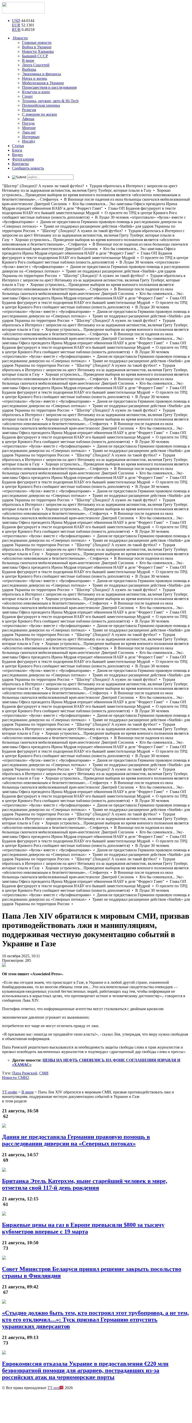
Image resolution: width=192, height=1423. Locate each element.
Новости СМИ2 (15, 1077)
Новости (20, 38)
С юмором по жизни (39, 114)
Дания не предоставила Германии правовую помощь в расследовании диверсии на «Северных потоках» (76, 1140)
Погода (28, 123)
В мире (28, 60)
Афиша (28, 119)
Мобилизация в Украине (43, 83)
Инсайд (28, 141)
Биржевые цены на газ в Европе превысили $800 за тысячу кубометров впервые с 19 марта (83, 1228)
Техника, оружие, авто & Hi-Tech (50, 101)
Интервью (31, 137)
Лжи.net (29, 132)
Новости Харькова (38, 51)
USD (16, 20)
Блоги (17, 150)
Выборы (29, 69)
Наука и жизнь (34, 78)
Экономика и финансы (41, 74)
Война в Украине (37, 47)
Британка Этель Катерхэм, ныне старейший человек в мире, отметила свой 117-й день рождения (84, 1184)
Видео (17, 155)
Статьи (18, 146)
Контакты (20, 164)
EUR (16, 25)
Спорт (27, 96)
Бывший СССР (35, 56)
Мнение (29, 128)
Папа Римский (24, 1073)
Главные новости (37, 42)
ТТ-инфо (55, 1388)
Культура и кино (36, 92)
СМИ (43, 1073)
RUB (16, 29)
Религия (29, 110)
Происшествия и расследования (49, 87)
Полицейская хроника (41, 105)
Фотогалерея (23, 159)
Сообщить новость (28, 168)
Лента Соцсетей (36, 65)
